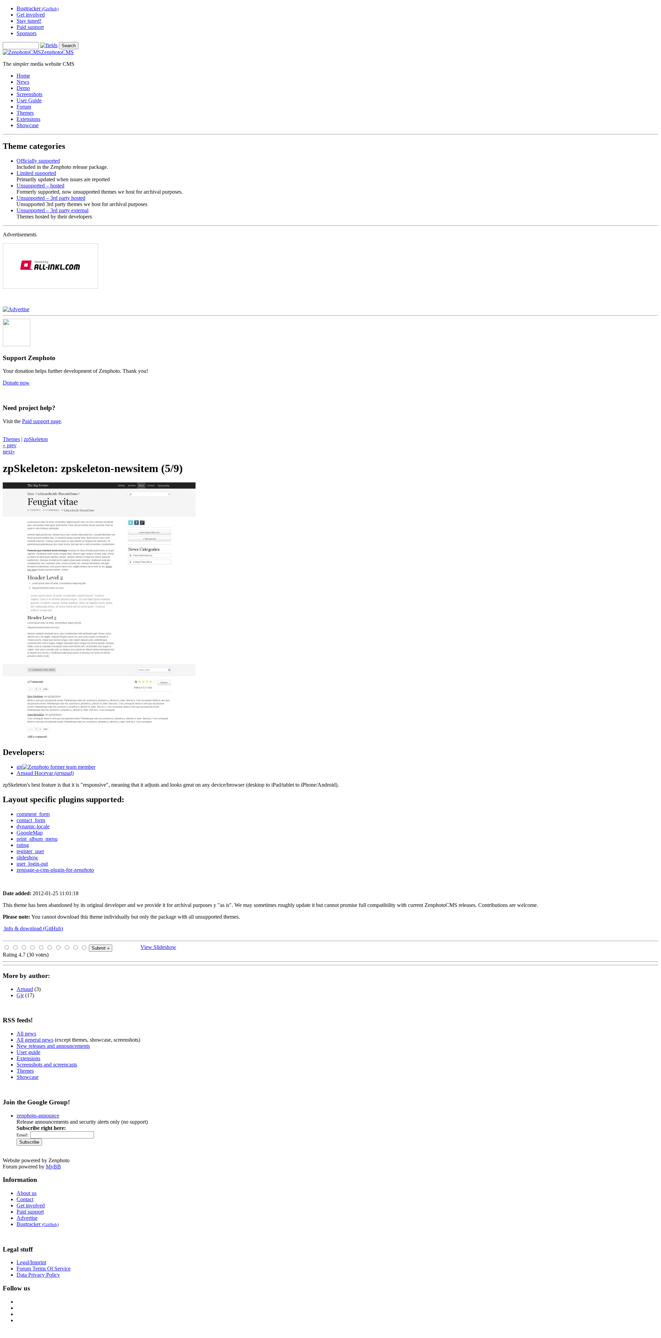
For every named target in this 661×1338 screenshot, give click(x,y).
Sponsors (26, 33)
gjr (19, 767)
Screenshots (29, 94)
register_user (30, 851)
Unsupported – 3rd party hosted (51, 198)
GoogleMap (30, 833)
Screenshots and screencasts (47, 1065)
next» (9, 451)
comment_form (33, 814)
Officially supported (38, 161)
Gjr (20, 995)
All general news (35, 1040)
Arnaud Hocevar (45, 773)
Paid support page (41, 421)
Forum (24, 107)
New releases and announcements (53, 1046)
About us (26, 1193)
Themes (25, 113)
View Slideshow (158, 947)
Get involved (31, 15)
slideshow (27, 857)
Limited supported (36, 173)
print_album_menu (37, 839)
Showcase (28, 125)
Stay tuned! (29, 21)
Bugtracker (38, 8)
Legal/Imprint (31, 1262)
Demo (23, 88)
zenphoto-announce (38, 1116)
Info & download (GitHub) (33, 928)
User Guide (29, 100)
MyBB (53, 1167)
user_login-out (32, 864)
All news (26, 1033)
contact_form (31, 820)
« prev (10, 445)
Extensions (28, 119)
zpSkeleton (36, 439)
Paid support (30, 27)
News (23, 82)
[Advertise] (16, 309)
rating (23, 845)
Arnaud (25, 989)
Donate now (16, 383)
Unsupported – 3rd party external (52, 210)
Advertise (27, 1218)
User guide (28, 1052)
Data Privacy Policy (38, 1275)
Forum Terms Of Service (44, 1268)
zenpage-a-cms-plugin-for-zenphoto (55, 870)
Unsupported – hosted (40, 185)
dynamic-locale (33, 826)
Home (23, 76)
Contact (25, 1199)
